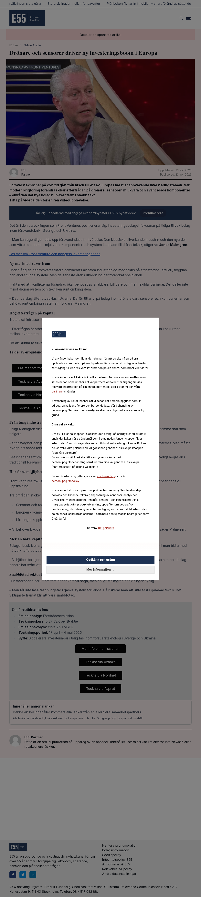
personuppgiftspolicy (65, 481)
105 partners (106, 528)
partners (57, 391)
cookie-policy (106, 476)
